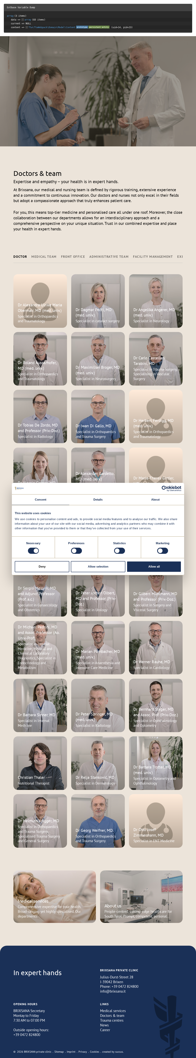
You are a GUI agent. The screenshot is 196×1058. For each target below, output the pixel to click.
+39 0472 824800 (125, 986)
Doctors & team (112, 1015)
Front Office (73, 257)
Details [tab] (98, 499)
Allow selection (98, 566)
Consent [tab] (40, 499)
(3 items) (16, 16)
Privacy (82, 1051)
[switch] (76, 551)
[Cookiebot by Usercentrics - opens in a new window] (164, 488)
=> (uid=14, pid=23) (72, 27)
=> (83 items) (28, 19)
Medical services (113, 1010)
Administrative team (109, 257)
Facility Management (153, 257)
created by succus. (112, 1051)
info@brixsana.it (113, 991)
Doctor (20, 257)
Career (105, 1030)
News (104, 1025)
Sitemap (59, 1051)
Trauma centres (111, 1020)
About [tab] (155, 499)
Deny (42, 566)
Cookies (94, 1051)
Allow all (154, 566)
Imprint (71, 1051)
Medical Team (44, 257)
